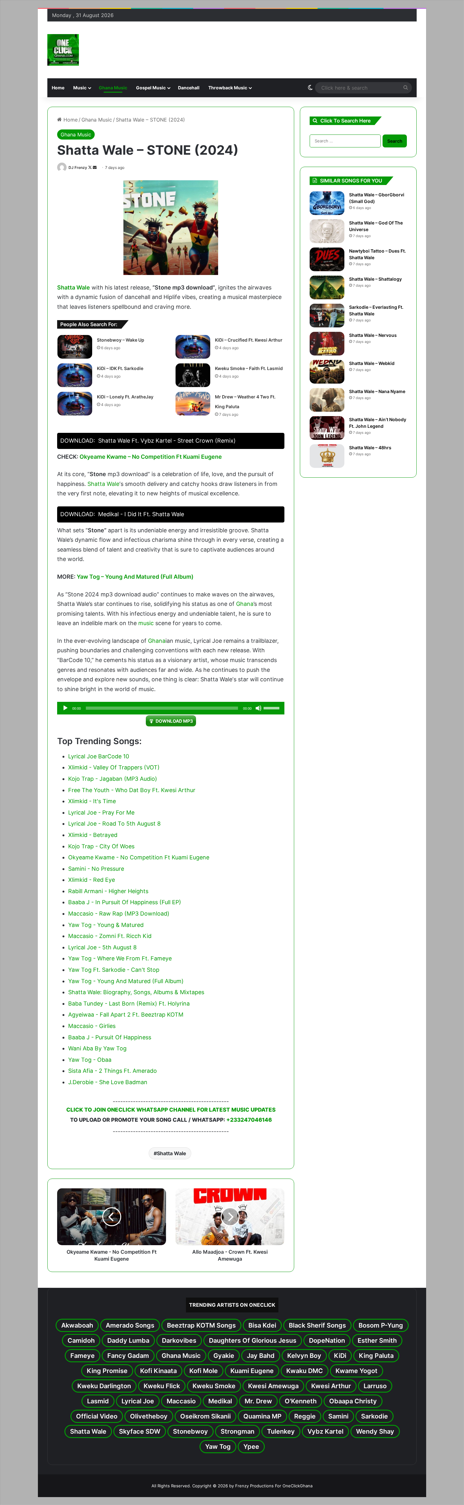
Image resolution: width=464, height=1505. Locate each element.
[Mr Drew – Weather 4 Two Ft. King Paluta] (192, 403)
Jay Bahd (261, 1355)
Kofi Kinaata (158, 1371)
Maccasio (181, 1401)
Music (79, 87)
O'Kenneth (301, 1401)
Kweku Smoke (214, 1386)
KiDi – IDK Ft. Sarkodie (120, 368)
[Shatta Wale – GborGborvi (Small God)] (327, 203)
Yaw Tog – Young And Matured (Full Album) (135, 576)
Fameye (82, 1355)
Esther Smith (377, 1340)
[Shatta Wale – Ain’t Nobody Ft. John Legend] (327, 428)
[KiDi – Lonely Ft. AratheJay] (74, 403)
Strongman (237, 1431)
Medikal (220, 1401)
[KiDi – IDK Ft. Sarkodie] (74, 375)
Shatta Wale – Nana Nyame (377, 391)
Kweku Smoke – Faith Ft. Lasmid (249, 368)
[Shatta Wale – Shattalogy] (327, 287)
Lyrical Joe (138, 1401)
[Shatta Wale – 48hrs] (327, 456)
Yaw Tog (218, 1446)
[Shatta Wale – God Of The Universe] (327, 231)
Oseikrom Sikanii (205, 1416)
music (146, 623)
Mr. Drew (258, 1401)
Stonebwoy (190, 1431)
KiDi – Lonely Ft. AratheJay (125, 396)
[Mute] (258, 708)
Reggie (305, 1416)
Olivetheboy (149, 1416)
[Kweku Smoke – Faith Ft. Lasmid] (192, 375)
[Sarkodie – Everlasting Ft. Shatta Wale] (327, 315)
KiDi (340, 1355)
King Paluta (376, 1355)
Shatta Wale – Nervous (373, 335)
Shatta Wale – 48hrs (370, 447)
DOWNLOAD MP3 (174, 721)
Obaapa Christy (353, 1401)
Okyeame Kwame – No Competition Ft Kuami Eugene (151, 456)
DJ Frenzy (77, 167)
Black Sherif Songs (317, 1325)
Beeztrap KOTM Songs (201, 1325)
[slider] (272, 707)
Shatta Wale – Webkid (372, 363)
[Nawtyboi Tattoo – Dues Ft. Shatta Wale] (327, 259)
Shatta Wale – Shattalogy (375, 279)
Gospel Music (151, 87)
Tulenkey (281, 1431)
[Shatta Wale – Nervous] (327, 343)
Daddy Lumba (128, 1340)
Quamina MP (262, 1416)
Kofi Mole (203, 1371)
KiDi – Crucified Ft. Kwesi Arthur (249, 340)
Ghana (244, 603)
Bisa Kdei (262, 1325)
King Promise (107, 1371)
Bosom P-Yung (381, 1325)
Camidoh (81, 1340)
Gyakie (223, 1355)
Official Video (96, 1416)
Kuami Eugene (252, 1371)
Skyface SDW (139, 1431)
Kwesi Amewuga (273, 1386)
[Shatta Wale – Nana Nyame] (327, 400)
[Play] (65, 708)
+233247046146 (249, 1120)
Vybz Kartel (325, 1431)
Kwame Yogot (357, 1371)
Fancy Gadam (128, 1355)
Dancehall (188, 87)
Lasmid (98, 1401)
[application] (170, 708)
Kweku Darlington (104, 1386)
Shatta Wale (73, 287)
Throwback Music (227, 87)
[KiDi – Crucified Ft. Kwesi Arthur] (192, 347)
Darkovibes (179, 1340)
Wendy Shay (375, 1431)
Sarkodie (374, 1416)
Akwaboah (77, 1325)
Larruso (375, 1386)
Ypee (251, 1446)
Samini (338, 1416)
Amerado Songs (130, 1325)
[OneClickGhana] (63, 50)
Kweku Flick (162, 1386)
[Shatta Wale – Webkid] (327, 372)
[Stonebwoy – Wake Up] (74, 347)
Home (58, 87)
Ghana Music (113, 87)
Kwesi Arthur (331, 1386)
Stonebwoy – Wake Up (120, 340)
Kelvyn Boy (304, 1355)
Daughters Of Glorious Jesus (252, 1340)
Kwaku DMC (304, 1371)
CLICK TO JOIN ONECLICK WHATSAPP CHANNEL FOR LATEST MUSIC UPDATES (171, 1110)
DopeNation (327, 1340)
